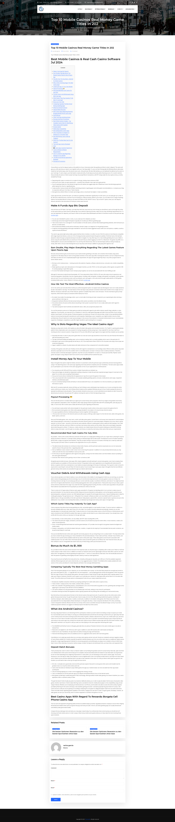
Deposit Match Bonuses (59, 109)
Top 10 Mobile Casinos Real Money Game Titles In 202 (90, 28)
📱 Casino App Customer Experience (62, 148)
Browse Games (57, 127)
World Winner (56, 115)
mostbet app (87, 280)
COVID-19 (120, 9)
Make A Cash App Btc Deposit (60, 71)
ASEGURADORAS (130, 9)
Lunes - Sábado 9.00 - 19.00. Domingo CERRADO (50, 2)
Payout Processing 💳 (59, 88)
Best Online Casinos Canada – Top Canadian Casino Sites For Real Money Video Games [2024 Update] (63, 123)
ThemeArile (87, 819)
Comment (53, 768)
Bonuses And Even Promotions (61, 119)
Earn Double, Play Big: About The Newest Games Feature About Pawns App (62, 75)
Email (53, 787)
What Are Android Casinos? (60, 107)
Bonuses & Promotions (59, 161)
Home (72, 28)
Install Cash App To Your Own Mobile (62, 86)
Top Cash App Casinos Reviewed (61, 144)
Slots (54, 146)
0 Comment (75, 51)
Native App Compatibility (59, 129)
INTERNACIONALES (100, 9)
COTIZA (80, 9)
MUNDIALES (111, 9)
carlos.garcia (56, 51)
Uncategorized (54, 44)
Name (53, 780)
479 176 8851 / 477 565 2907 (74, 2)
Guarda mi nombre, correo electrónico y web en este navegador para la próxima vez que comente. (74, 794)
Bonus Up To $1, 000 (58, 102)
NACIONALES (88, 9)
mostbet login (54, 215)
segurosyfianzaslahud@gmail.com (95, 2)
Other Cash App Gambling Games (61, 117)
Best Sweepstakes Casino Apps (61, 130)
